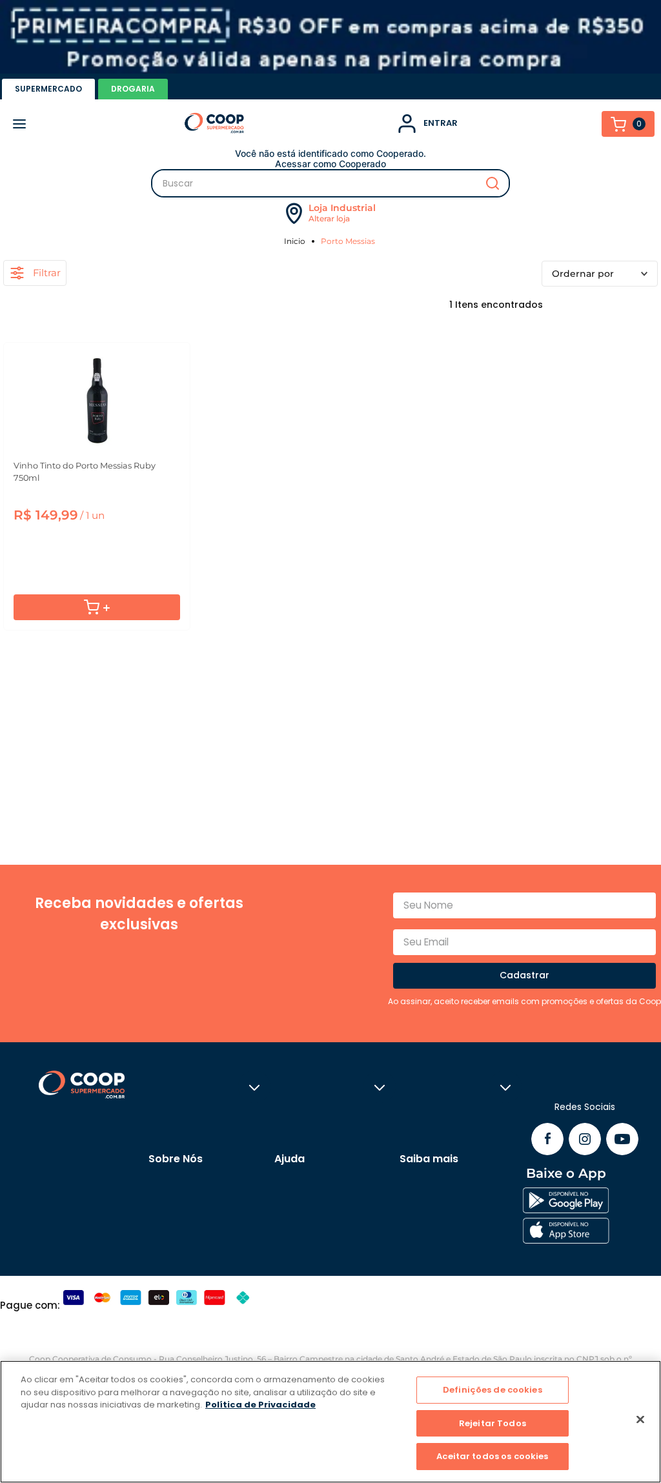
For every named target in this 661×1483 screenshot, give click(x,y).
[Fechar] (640, 1420)
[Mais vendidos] (600, 274)
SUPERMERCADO (48, 88)
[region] (330, 1421)
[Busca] (330, 183)
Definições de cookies (492, 1390)
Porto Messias (348, 241)
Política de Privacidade (260, 1404)
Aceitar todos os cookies (492, 1456)
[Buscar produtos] (492, 183)
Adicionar (97, 607)
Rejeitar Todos (492, 1423)
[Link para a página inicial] (296, 241)
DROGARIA (133, 88)
